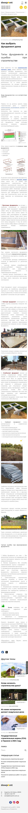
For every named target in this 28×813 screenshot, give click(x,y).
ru (22, 4)
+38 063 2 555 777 (5, 8)
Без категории (13, 706)
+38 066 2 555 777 (5, 7)
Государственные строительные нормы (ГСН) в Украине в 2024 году (13, 738)
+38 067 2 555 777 (5, 6)
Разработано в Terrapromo (9, 809)
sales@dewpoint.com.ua (11, 796)
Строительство (17, 40)
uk (22, 2)
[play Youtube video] (14, 363)
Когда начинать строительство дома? (12, 759)
